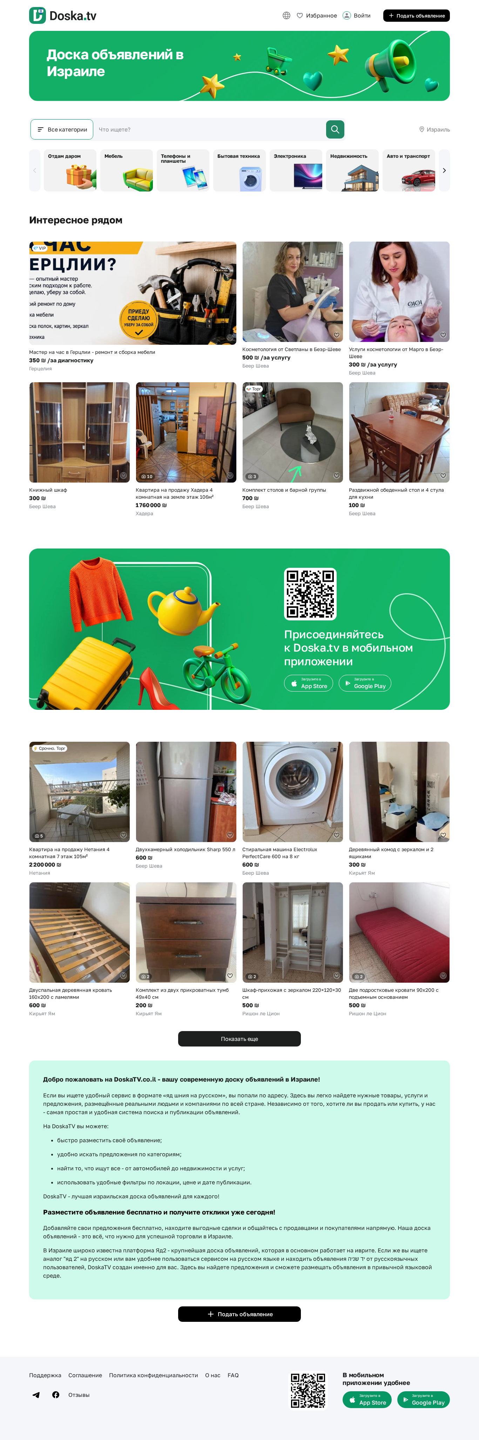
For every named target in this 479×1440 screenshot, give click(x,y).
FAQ (233, 1375)
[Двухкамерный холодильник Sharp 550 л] (186, 805)
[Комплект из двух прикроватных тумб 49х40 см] (186, 949)
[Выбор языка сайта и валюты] (286, 15)
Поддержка (45, 1375)
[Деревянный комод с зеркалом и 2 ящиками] (399, 808)
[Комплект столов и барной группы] (292, 446)
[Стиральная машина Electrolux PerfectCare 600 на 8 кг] (292, 808)
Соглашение (85, 1375)
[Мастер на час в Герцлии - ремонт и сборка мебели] (133, 306)
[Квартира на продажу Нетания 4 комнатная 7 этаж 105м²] (79, 808)
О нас (213, 1375)
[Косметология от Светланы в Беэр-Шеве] (292, 305)
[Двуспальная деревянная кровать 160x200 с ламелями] (79, 949)
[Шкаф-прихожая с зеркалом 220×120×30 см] (292, 949)
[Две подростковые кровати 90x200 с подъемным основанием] (399, 949)
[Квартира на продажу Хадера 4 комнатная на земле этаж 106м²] (186, 449)
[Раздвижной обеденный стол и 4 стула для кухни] (399, 449)
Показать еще (239, 1038)
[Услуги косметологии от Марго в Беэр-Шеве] (399, 308)
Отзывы (79, 1394)
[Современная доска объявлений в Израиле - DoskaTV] (62, 15)
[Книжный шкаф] (79, 446)
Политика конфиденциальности (153, 1375)
